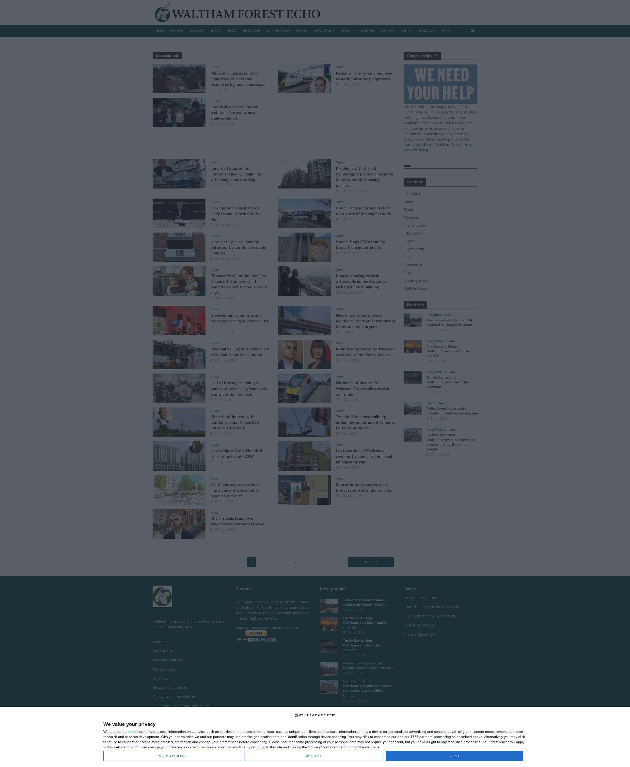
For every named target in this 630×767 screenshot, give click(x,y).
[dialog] (315, 737)
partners (129, 731)
